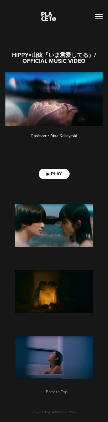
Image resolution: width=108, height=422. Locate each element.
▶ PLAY (54, 173)
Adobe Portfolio (64, 412)
